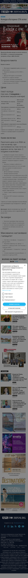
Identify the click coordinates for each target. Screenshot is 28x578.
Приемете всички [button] (14, 304)
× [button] (24, 265)
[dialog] (14, 289)
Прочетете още (6, 290)
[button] (14, 311)
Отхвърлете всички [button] (14, 308)
